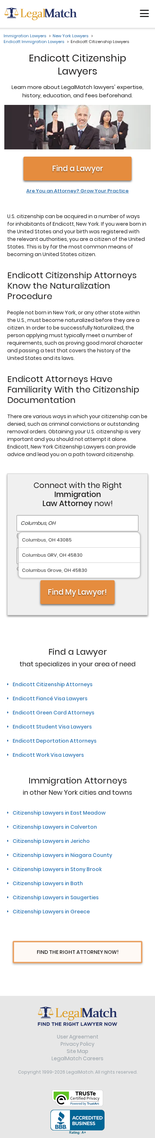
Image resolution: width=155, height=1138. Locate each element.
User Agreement (77, 1036)
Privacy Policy (77, 1044)
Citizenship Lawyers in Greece (51, 911)
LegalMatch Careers (77, 1058)
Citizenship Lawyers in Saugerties (56, 897)
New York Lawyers (70, 36)
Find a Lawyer (77, 168)
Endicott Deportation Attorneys (55, 740)
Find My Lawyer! (77, 592)
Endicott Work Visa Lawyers (48, 755)
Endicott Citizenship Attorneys (53, 684)
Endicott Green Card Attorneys (53, 712)
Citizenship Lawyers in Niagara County (62, 855)
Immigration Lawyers (25, 36)
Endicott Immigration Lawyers (34, 41)
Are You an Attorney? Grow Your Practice (77, 191)
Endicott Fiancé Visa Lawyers (50, 698)
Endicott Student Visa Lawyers (52, 726)
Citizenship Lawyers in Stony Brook (57, 869)
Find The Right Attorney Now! (78, 952)
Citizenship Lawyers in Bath (48, 883)
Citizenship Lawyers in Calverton (55, 827)
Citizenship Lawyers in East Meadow (59, 812)
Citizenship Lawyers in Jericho (51, 841)
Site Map (77, 1051)
